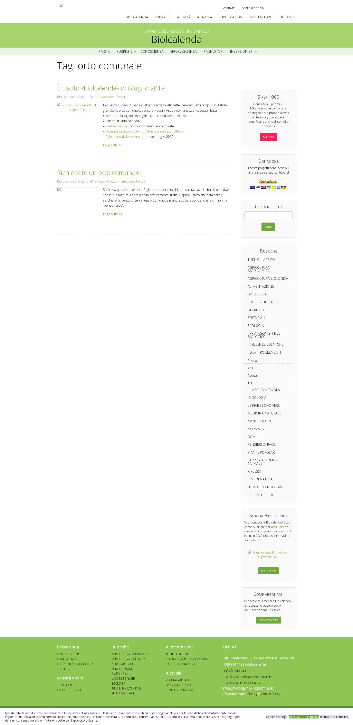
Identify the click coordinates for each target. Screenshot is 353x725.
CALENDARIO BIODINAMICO (75, 664)
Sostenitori (260, 17)
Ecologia (256, 325)
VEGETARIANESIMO (178, 680)
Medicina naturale (264, 413)
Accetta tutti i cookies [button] (304, 716)
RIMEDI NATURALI (123, 693)
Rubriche (163, 17)
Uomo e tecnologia (265, 487)
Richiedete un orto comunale (98, 172)
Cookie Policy (270, 694)
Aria (250, 368)
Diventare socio (253, 8)
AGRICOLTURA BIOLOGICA (128, 659)
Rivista (104, 51)
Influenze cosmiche (265, 344)
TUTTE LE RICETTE (177, 654)
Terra (252, 383)
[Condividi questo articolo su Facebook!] (212, 152)
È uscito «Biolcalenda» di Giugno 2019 (111, 88)
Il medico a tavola (132, 181)
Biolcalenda (137, 17)
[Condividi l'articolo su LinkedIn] (231, 152)
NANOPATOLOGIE (123, 664)
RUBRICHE (63, 669)
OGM (252, 436)
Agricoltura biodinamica (259, 269)
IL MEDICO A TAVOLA (179, 690)
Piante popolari (262, 452)
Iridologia (257, 397)
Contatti (229, 8)
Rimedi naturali (262, 479)
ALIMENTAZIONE (122, 669)
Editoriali (256, 317)
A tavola (204, 17)
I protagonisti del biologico (264, 335)
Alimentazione (261, 286)
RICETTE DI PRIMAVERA (180, 664)
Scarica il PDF (268, 570)
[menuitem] (229, 8)
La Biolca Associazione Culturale (247, 677)
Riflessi (254, 471)
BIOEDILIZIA (119, 674)
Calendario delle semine (122, 136)
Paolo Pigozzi (107, 181)
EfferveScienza (183, 51)
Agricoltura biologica (268, 278)
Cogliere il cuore (263, 302)
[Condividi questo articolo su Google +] (224, 152)
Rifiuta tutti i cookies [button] (334, 716)
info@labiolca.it (234, 670)
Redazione (105, 97)
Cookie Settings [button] (276, 716)
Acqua (252, 375)
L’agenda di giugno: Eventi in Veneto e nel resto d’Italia (144, 131)
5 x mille (268, 137)
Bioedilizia (257, 294)
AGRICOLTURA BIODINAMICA (130, 654)
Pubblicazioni (231, 17)
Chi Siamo (285, 17)
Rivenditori (213, 51)
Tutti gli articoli (263, 259)
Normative (257, 429)
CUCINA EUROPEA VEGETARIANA (187, 659)
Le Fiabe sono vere (264, 405)
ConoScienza (152, 51)
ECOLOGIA (118, 683)
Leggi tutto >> (113, 145)
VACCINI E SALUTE (123, 678)
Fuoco (252, 360)
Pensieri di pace (261, 444)
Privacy (252, 694)
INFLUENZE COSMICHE (126, 688)
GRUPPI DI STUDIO (69, 690)
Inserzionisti (241, 51)
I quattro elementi (264, 352)
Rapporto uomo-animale (262, 462)
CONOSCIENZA (67, 659)
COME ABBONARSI (69, 654)
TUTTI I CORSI (65, 685)
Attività (184, 17)
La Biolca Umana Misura (241, 683)
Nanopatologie (261, 421)
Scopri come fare (268, 620)
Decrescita (257, 310)
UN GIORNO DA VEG (179, 685)
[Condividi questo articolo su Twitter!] (218, 152)
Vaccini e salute (261, 495)
